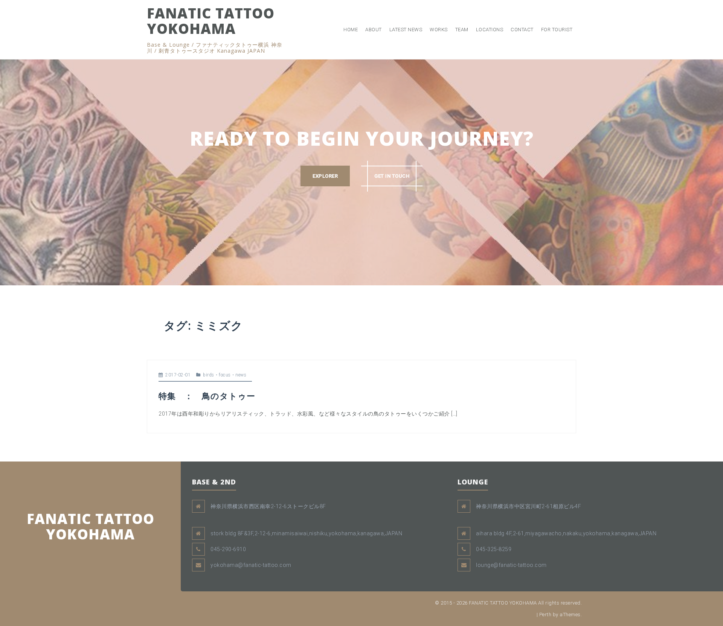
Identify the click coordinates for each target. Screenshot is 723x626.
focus (225, 375)
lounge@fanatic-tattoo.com (511, 565)
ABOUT (373, 29)
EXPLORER (325, 176)
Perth (545, 614)
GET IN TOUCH (391, 176)
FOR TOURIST (557, 29)
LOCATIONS (489, 29)
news (240, 375)
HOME (350, 29)
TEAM (461, 29)
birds (208, 375)
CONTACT (522, 29)
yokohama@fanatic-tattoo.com (250, 565)
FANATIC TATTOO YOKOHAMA (211, 20)
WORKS (439, 29)
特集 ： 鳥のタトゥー (207, 395)
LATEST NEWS (406, 29)
